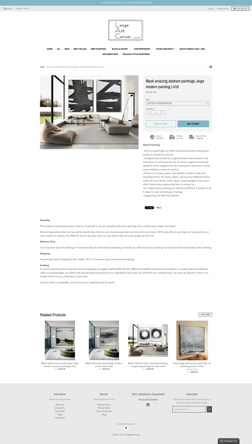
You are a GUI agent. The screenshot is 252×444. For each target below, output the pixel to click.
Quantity (150, 109)
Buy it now (193, 124)
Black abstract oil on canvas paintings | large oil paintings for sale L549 (148, 365)
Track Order (60, 411)
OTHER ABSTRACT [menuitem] (165, 49)
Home (42, 67)
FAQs (59, 414)
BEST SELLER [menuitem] (80, 49)
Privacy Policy (104, 408)
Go (209, 409)
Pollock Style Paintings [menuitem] (136, 54)
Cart (241, 8)
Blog (104, 414)
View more (205, 314)
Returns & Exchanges (148, 399)
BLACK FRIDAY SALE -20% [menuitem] (192, 49)
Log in (210, 8)
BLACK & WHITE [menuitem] (120, 49)
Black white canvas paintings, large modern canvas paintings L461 (59, 365)
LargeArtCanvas (133, 434)
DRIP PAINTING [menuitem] (98, 49)
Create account (223, 8)
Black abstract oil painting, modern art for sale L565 (104, 365)
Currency (19, 8)
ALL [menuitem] (58, 49)
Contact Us (60, 408)
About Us (60, 404)
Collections (60, 417)
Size (148, 99)
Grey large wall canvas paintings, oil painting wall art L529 (192, 365)
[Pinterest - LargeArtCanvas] (210, 67)
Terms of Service (104, 411)
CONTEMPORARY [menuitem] (142, 49)
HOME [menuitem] (50, 49)
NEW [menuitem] (67, 49)
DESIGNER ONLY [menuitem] (110, 54)
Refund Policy (104, 404)
